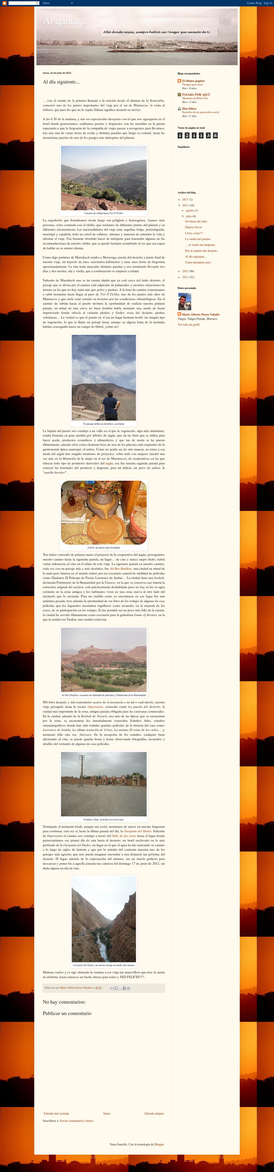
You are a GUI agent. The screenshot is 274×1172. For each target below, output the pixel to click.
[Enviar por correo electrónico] (112, 988)
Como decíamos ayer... (199, 262)
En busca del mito (196, 221)
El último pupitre (193, 81)
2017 (185, 199)
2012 (185, 271)
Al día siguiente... (196, 256)
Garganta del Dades (137, 831)
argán (109, 463)
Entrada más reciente (56, 1113)
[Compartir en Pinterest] (128, 988)
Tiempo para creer (192, 84)
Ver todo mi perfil (189, 324)
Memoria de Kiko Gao (195, 98)
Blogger (159, 1144)
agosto (190, 210)
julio (189, 216)
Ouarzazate (95, 706)
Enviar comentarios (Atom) (76, 1121)
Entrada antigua (154, 1113)
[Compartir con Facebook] (124, 988)
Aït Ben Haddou (121, 568)
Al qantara (64, 20)
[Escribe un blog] (116, 988)
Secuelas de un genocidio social (200, 112)
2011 (185, 277)
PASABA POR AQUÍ (196, 94)
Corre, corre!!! (194, 233)
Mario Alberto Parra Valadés (201, 314)
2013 (185, 205)
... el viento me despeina (200, 245)
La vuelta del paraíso (197, 239)
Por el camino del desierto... (202, 251)
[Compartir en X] (120, 988)
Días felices (189, 108)
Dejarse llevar (193, 227)
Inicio (106, 1113)
